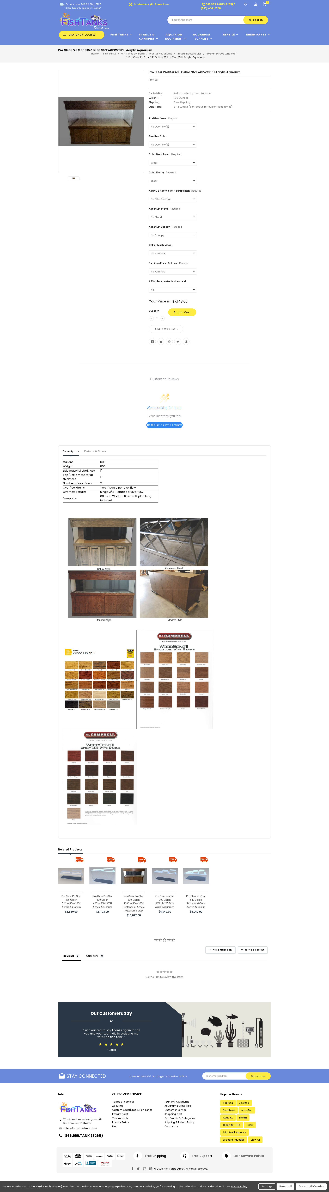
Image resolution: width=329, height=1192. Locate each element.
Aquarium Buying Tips (177, 1106)
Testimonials (120, 1118)
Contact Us (171, 1126)
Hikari (250, 1125)
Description (71, 451)
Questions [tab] (92, 956)
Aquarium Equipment (174, 37)
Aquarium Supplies (201, 37)
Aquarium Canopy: (165, 227)
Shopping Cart (173, 1114)
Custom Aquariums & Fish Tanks (132, 1110)
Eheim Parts (256, 35)
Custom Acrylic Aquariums (149, 4)
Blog (114, 1126)
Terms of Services (123, 1101)
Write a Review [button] (254, 949)
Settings (266, 1186)
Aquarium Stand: (164, 208)
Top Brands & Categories (179, 1118)
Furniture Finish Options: (169, 263)
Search (256, 20)
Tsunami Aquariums (176, 1101)
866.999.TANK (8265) (84, 1135)
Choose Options (71, 913)
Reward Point (120, 1114)
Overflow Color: (158, 136)
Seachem (229, 1110)
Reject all (285, 1186)
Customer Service (175, 1110)
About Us (117, 1106)
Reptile (229, 35)
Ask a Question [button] (222, 949)
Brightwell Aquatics (234, 1132)
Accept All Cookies (311, 1186)
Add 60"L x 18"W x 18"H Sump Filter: (175, 190)
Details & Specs (95, 451)
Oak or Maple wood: (160, 245)
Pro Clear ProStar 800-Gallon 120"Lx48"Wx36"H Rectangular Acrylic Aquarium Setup (133, 903)
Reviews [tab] (68, 956)
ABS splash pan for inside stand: (167, 281)
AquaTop (246, 1110)
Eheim (243, 1117)
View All (255, 1139)
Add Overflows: (163, 118)
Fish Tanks (119, 35)
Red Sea (228, 1103)
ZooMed (244, 1103)
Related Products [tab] (70, 849)
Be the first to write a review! (164, 425)
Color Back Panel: (165, 154)
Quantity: (154, 310)
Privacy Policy (120, 1122)
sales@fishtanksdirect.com (80, 1128)
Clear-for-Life (231, 1125)
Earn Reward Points (249, 1156)
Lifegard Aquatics (233, 1139)
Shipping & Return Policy (179, 1122)
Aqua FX (228, 1117)
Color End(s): (162, 172)
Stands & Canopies (147, 37)
